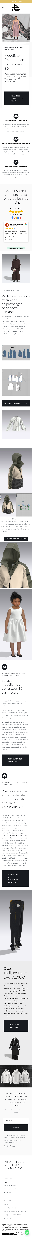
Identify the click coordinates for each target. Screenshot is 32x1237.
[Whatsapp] (27, 1232)
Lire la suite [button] (8, 239)
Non (13, 1146)
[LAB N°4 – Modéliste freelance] (16, 5)
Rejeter (13, 1234)
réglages (4, 1231)
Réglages (22, 1234)
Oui (6, 1146)
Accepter (5, 1234)
